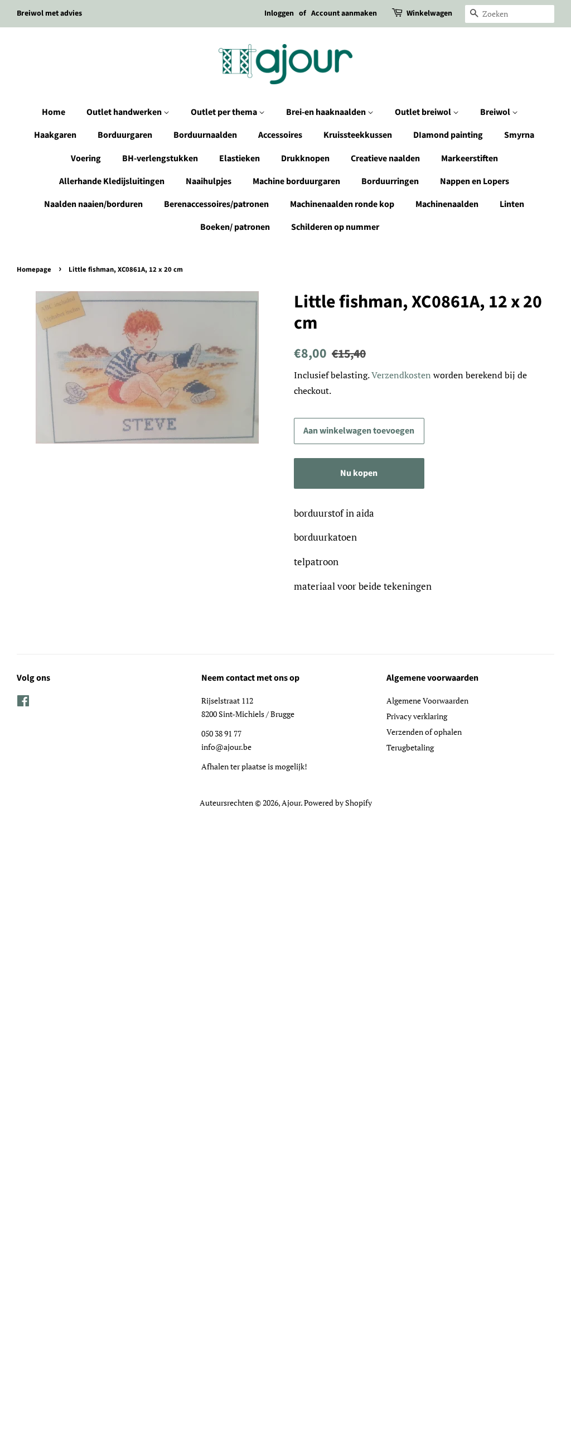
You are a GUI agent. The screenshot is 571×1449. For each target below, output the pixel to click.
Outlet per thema (225, 112)
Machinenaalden (446, 204)
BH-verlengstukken (160, 158)
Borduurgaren (125, 135)
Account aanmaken (344, 13)
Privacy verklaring (416, 716)
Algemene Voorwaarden (427, 700)
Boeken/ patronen (235, 227)
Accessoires (280, 135)
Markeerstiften (469, 158)
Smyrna (519, 135)
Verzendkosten (401, 375)
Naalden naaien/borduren (93, 204)
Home (53, 112)
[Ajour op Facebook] (23, 702)
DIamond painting (448, 135)
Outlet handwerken (124, 112)
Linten (512, 204)
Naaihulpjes (208, 181)
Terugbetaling (410, 747)
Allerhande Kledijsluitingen (111, 181)
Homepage (34, 269)
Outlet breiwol (424, 112)
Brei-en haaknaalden (326, 112)
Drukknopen (305, 158)
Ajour (291, 802)
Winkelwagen (429, 13)
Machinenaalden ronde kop (342, 204)
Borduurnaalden (205, 135)
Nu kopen (359, 473)
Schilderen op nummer (335, 227)
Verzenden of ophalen (424, 731)
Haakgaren (55, 135)
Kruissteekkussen (357, 135)
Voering (86, 158)
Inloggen (279, 13)
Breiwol (496, 112)
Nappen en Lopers (474, 181)
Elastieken (239, 158)
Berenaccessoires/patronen (216, 204)
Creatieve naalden (385, 158)
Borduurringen (390, 181)
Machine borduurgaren (296, 181)
